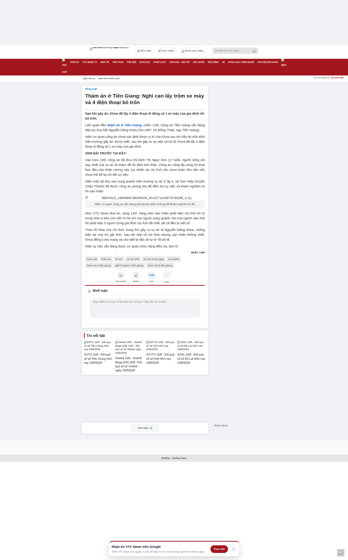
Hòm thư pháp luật (109, 78)
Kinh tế (104, 62)
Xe (223, 62)
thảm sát (92, 259)
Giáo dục (144, 62)
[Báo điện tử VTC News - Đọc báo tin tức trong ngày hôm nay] (110, 52)
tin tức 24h (133, 259)
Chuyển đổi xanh (267, 62)
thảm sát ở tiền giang (160, 265)
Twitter (136, 281)
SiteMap (165, 458)
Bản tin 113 (89, 78)
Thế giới (131, 62)
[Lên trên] (340, 552)
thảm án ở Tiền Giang (124, 125)
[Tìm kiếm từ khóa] (255, 51)
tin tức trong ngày (154, 259)
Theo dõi (219, 548)
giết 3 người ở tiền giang (129, 265)
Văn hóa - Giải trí (179, 62)
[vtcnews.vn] (121, 275)
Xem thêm (143, 428)
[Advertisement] (239, 139)
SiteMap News (179, 458)
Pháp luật (160, 62)
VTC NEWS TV (89, 62)
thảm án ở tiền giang (99, 265)
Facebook (121, 281)
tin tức (119, 259)
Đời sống (213, 62)
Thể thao (117, 62)
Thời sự (74, 62)
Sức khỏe (199, 62)
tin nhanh (173, 259)
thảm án (106, 259)
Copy (166, 282)
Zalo (151, 281)
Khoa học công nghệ (241, 62)
